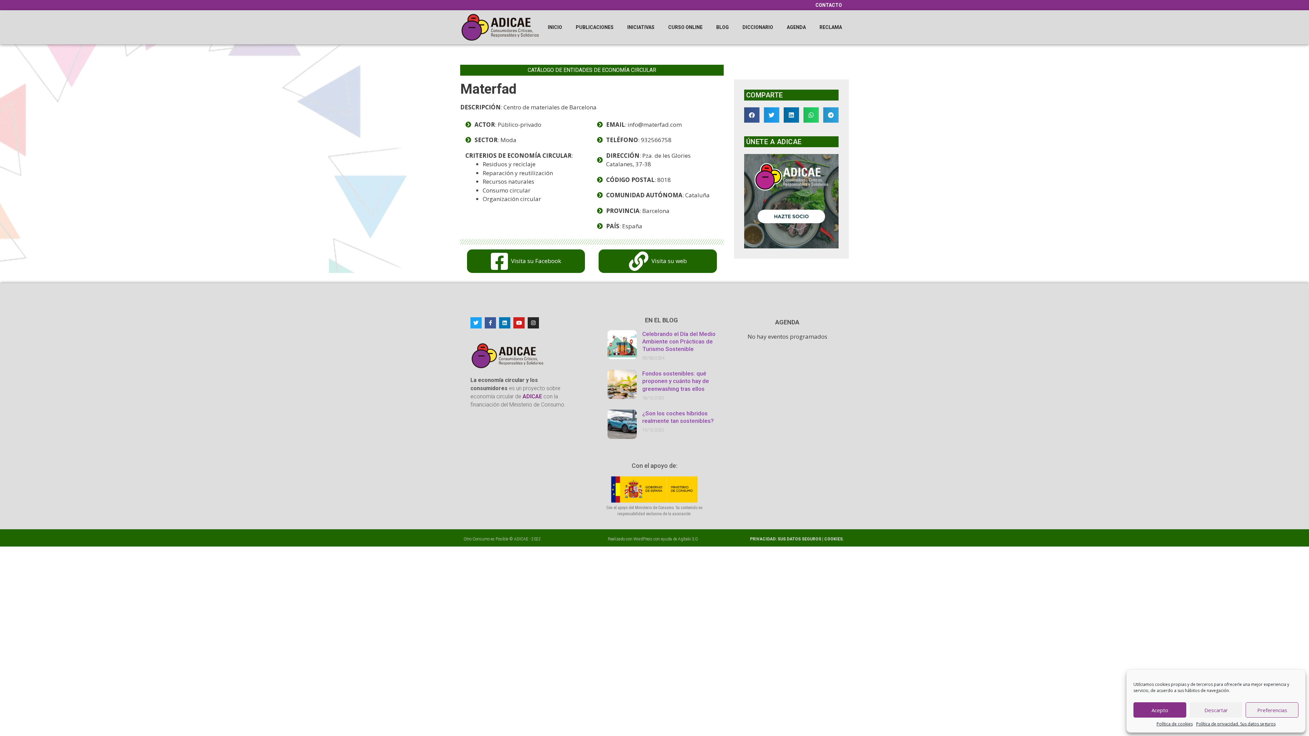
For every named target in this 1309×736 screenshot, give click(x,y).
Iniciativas (640, 27)
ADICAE (521, 539)
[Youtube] (519, 322)
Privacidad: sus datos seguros (786, 539)
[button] (751, 115)
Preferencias (1272, 710)
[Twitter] (476, 322)
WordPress (642, 539)
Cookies (833, 539)
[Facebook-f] (490, 322)
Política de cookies (1175, 724)
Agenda (796, 27)
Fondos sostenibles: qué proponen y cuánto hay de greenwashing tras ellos (675, 381)
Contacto (828, 5)
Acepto (1160, 710)
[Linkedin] (504, 322)
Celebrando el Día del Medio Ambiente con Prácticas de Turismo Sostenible (679, 341)
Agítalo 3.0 (687, 539)
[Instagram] (533, 322)
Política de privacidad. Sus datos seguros (1236, 724)
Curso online (685, 27)
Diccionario (757, 27)
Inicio (555, 27)
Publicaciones (595, 27)
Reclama (830, 27)
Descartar (1216, 710)
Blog (722, 27)
